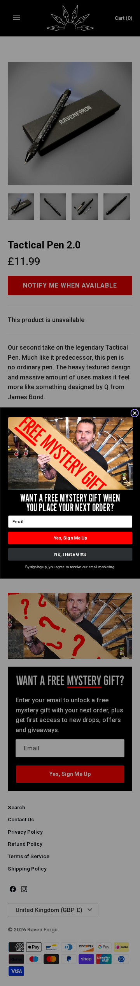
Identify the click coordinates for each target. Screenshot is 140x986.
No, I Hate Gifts (70, 554)
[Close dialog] (134, 413)
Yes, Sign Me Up (70, 538)
